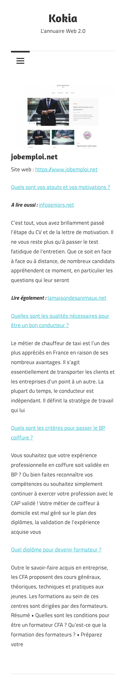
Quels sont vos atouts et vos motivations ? (60, 187)
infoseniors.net (56, 205)
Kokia (63, 18)
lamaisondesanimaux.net (76, 298)
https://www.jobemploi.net (66, 169)
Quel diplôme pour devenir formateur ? (56, 549)
